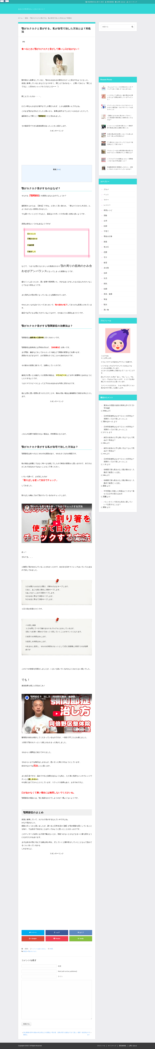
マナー (106, 200)
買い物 (106, 310)
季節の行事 (108, 236)
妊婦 (105, 226)
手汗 (105, 257)
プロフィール (101, 1046)
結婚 (105, 289)
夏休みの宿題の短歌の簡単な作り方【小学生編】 (119, 406)
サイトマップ (133, 2)
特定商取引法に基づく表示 (95, 2)
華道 (105, 299)
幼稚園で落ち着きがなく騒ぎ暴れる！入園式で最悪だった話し (119, 471)
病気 (51, 949)
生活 (105, 278)
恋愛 (105, 252)
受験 (105, 215)
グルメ (106, 189)
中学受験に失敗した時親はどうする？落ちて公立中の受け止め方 (119, 492)
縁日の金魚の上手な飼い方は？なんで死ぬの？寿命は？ (119, 438)
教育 (105, 263)
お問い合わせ (121, 2)
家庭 (105, 242)
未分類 (106, 268)
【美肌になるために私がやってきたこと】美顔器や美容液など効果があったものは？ (120, 117)
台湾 (105, 221)
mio (104, 454)
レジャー (107, 205)
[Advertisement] (57, 146)
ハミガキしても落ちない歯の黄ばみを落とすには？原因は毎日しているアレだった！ (120, 97)
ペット (106, 194)
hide (58, 169)
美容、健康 (108, 294)
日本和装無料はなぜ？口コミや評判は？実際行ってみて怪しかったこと (119, 417)
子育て (106, 231)
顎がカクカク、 (33, 951)
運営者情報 (110, 2)
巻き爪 (106, 247)
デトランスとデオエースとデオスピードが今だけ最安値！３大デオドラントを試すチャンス (120, 107)
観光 (105, 304)
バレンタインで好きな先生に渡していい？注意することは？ (118, 503)
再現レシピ (108, 210)
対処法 (25, 951)
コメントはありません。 (39, 949)
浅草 (105, 273)
